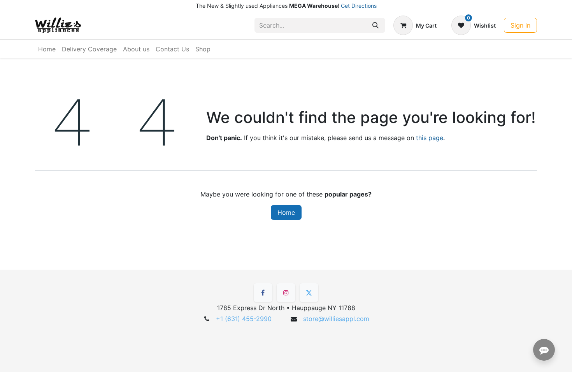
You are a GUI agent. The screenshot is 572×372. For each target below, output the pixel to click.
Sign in (520, 25)
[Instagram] (286, 292)
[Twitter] (309, 292)
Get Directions (359, 5)
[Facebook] (263, 292)
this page (429, 138)
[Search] (375, 25)
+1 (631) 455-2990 (244, 319)
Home (286, 212)
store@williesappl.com (336, 319)
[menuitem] (47, 49)
